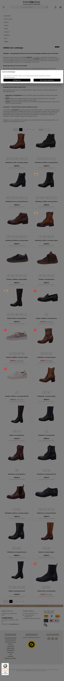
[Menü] (8, 664)
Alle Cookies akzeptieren (47, 80)
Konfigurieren (17, 80)
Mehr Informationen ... (9, 77)
